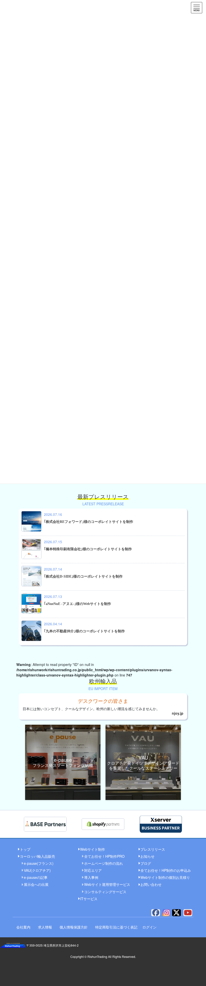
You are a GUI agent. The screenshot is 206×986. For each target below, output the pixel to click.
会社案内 (23, 927)
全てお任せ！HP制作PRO (104, 856)
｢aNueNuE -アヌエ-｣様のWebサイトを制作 (77, 604)
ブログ (145, 863)
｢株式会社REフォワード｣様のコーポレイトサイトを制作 (88, 522)
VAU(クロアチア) (37, 870)
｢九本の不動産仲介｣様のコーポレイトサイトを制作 (84, 631)
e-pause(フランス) (39, 863)
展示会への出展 (36, 884)
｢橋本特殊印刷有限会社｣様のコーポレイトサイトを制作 (88, 549)
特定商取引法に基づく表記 (116, 927)
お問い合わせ (151, 884)
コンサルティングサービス (105, 891)
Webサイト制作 (92, 849)
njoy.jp (177, 713)
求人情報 (45, 927)
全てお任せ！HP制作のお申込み (165, 870)
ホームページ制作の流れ (103, 863)
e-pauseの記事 (35, 877)
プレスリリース (152, 849)
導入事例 (91, 877)
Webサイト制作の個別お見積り (165, 877)
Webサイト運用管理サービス (106, 884)
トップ (25, 849)
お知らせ (147, 856)
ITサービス (88, 898)
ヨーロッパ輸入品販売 (37, 856)
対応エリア (93, 870)
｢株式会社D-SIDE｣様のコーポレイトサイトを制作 (83, 576)
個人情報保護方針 (74, 927)
